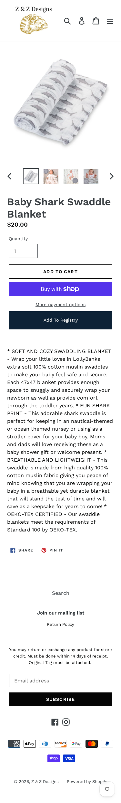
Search (60, 593)
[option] (31, 176)
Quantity (18, 238)
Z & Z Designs (45, 781)
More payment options (60, 304)
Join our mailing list (60, 613)
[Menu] (110, 20)
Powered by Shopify (87, 781)
